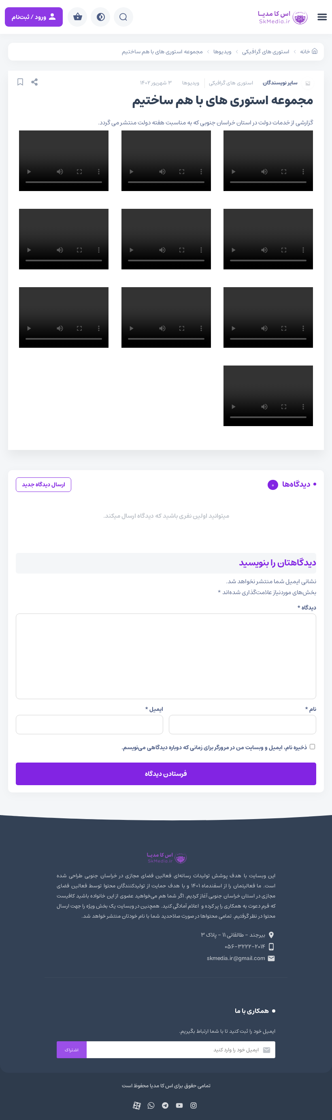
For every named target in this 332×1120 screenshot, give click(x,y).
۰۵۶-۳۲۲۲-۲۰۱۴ (245, 947)
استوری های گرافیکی (231, 83)
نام (310, 709)
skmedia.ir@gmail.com (236, 958)
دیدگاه (306, 608)
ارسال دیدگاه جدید (43, 485)
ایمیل (154, 709)
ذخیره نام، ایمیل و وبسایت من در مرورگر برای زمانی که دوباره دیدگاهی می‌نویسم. (214, 747)
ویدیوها (190, 83)
